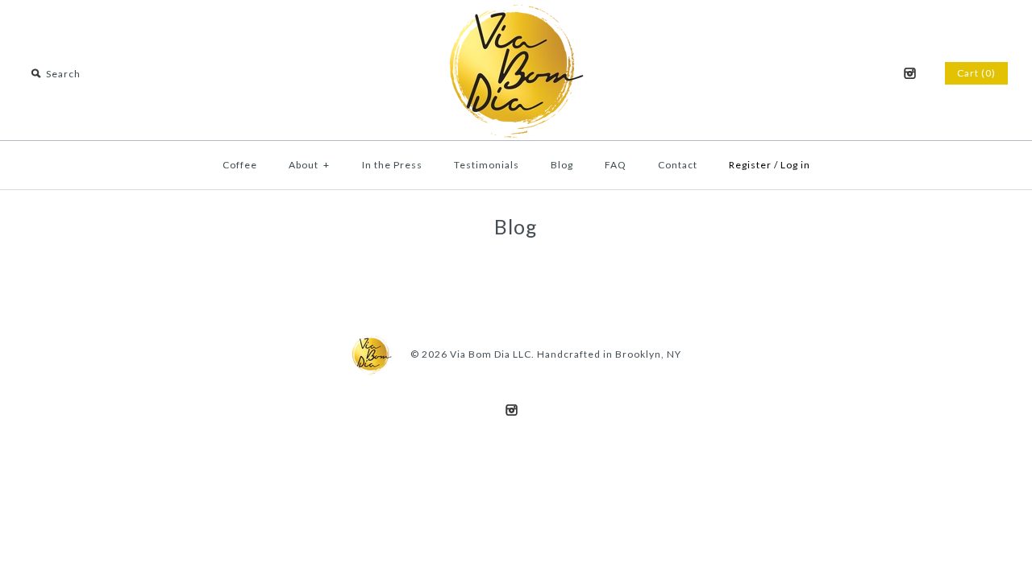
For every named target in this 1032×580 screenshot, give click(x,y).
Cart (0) (976, 73)
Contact (677, 165)
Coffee (240, 165)
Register (750, 165)
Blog (562, 165)
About (309, 165)
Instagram (909, 73)
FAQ (615, 165)
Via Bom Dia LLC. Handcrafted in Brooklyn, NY (565, 354)
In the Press (392, 165)
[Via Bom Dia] (516, 12)
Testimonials (486, 165)
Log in (795, 165)
